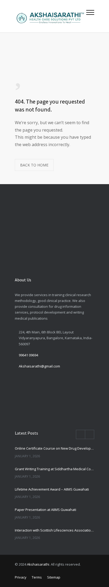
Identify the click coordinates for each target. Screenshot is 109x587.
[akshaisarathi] (50, 16)
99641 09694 (28, 355)
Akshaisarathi (38, 564)
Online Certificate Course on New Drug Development (54, 448)
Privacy (20, 577)
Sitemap (53, 577)
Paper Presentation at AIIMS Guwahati (45, 509)
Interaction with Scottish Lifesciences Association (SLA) (54, 530)
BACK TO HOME (34, 164)
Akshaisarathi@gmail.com (39, 366)
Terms (37, 577)
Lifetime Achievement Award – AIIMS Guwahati (52, 489)
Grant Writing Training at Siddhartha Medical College (54, 469)
